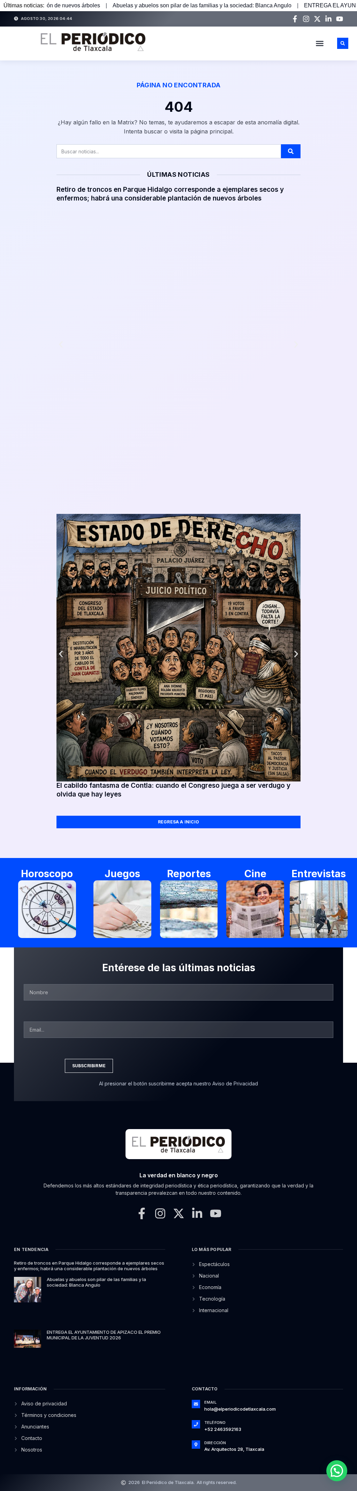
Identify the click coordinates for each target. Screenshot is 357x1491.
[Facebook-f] (294, 18)
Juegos (122, 874)
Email (210, 1402)
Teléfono (215, 1422)
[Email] (196, 1404)
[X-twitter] (317, 18)
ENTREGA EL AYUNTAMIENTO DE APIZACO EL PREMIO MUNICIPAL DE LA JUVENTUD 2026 (104, 1334)
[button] (319, 43)
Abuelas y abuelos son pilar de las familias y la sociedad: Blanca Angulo (132, 5)
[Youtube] (339, 18)
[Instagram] (306, 18)
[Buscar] (291, 151)
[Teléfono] (196, 1424)
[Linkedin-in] (328, 18)
